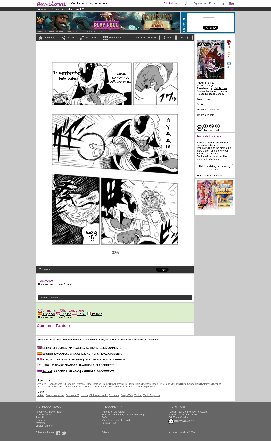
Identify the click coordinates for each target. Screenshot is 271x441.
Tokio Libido (135, 384)
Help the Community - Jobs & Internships (124, 414)
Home (40, 32)
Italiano (96, 314)
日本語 (46, 365)
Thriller (138, 395)
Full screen (91, 37)
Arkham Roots (150, 384)
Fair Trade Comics (178, 417)
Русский (47, 371)
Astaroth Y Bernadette (95, 386)
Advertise (41, 423)
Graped (217, 384)
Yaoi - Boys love (151, 395)
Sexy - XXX (127, 395)
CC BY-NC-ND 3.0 (184, 421)
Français (47, 359)
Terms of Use (109, 423)
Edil (111, 386)
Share (70, 37)
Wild (152, 386)
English (65, 314)
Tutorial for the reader (113, 411)
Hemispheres (55, 384)
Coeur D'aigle (141, 386)
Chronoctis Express (74, 384)
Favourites (50, 37)
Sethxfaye (206, 384)
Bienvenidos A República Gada (54, 386)
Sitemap (106, 432)
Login (185, 3)
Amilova (41, 384)
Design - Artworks (55, 395)
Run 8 (129, 386)
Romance (114, 395)
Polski (81, 314)
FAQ (104, 417)
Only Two (77, 386)
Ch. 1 (89, 32)
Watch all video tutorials (209, 175)
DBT (81, 32)
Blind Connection (190, 384)
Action (40, 395)
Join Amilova (171, 3)
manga (70, 32)
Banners (40, 420)
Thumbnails (115, 37)
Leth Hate (119, 386)
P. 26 (99, 32)
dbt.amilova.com (205, 115)
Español (48, 314)
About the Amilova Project (49, 411)
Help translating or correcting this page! (214, 168)
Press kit (40, 417)
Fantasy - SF (72, 395)
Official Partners (44, 425)
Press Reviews (44, 414)
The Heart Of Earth (170, 384)
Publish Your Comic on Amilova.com (187, 411)
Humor (84, 395)
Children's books (98, 395)
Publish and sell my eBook (182, 414)
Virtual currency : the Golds (116, 420)
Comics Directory (55, 32)
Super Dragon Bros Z (97, 384)
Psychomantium (118, 384)
